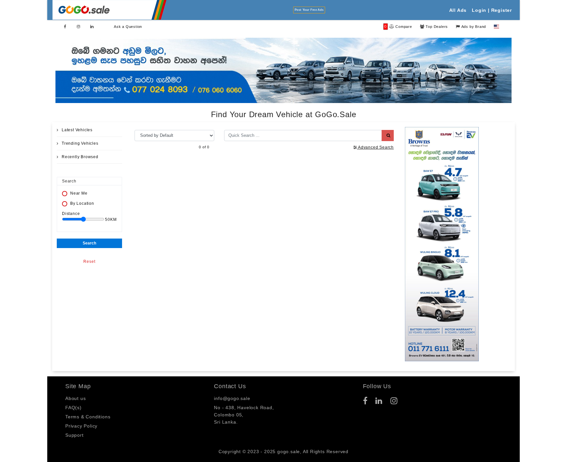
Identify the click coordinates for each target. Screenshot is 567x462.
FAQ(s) (73, 407)
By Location (82, 203)
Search (89, 243)
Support (74, 435)
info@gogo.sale (232, 398)
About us (75, 398)
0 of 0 (204, 147)
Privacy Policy (81, 426)
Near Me (79, 193)
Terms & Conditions (87, 416)
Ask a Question (128, 27)
